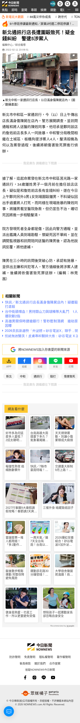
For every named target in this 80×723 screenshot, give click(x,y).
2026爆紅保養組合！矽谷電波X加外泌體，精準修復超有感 (64, 541)
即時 (14, 10)
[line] (43, 677)
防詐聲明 (14, 656)
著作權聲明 (64, 656)
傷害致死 (69, 376)
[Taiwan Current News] (52, 4)
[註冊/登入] (75, 4)
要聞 (24, 10)
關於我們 (40, 663)
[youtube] (53, 677)
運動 (53, 10)
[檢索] (67, 4)
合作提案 (54, 663)
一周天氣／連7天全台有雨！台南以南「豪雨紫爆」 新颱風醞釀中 (40, 541)
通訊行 (38, 376)
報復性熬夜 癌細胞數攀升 (15, 468)
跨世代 (62, 17)
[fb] (25, 677)
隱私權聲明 (46, 656)
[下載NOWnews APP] (60, 4)
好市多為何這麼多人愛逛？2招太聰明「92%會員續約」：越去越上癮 (15, 436)
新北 (9, 376)
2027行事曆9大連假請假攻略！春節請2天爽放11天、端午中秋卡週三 (21, 509)
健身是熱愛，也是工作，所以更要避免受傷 (20, 614)
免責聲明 (29, 656)
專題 (34, 10)
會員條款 (25, 663)
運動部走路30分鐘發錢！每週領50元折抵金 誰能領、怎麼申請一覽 (39, 572)
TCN (77, 17)
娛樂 (44, 10)
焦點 (5, 10)
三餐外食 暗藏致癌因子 (58, 507)
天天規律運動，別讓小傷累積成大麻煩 (64, 436)
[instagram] (34, 677)
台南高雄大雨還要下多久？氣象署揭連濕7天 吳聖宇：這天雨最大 (39, 436)
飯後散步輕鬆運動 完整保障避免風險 (15, 574)
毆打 (53, 376)
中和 (22, 376)
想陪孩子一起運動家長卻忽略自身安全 (58, 614)
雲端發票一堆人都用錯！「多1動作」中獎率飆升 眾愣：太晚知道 (14, 541)
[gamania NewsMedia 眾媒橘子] (40, 693)
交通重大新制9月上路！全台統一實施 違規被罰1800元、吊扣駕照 (64, 468)
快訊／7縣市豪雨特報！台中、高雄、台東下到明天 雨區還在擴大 (39, 468)
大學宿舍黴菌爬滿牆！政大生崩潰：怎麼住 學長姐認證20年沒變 (64, 572)
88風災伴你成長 (40, 17)
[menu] (76, 10)
